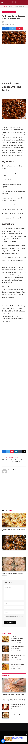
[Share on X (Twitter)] (12, 28)
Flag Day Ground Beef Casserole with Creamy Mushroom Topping (17, 638)
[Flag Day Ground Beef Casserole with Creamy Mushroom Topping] (14, 520)
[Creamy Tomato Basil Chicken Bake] (14, 685)
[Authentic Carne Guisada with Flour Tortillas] (14, 37)
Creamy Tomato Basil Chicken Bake (13, 694)
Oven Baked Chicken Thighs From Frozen (12, 573)
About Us (15, 738)
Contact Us (21, 738)
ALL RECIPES (14, 6)
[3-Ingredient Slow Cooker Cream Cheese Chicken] (5, 715)
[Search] (26, 2)
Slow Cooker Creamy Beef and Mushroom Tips (18, 705)
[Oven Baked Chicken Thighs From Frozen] (14, 564)
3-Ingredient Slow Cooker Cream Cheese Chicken (17, 714)
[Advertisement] (14, 62)
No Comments (6, 24)
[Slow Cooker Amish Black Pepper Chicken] (14, 542)
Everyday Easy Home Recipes (8, 12)
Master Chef (9, 22)
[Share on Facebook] (5, 28)
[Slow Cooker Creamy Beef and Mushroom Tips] (5, 707)
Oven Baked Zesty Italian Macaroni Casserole (17, 665)
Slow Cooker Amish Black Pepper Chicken (12, 552)
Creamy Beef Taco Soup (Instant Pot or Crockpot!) (20, 461)
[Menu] (2, 2)
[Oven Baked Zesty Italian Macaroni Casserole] (5, 666)
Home (10, 6)
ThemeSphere (20, 735)
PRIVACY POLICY (14, 740)
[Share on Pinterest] (19, 28)
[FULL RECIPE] (14, 2)
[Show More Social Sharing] (24, 28)
